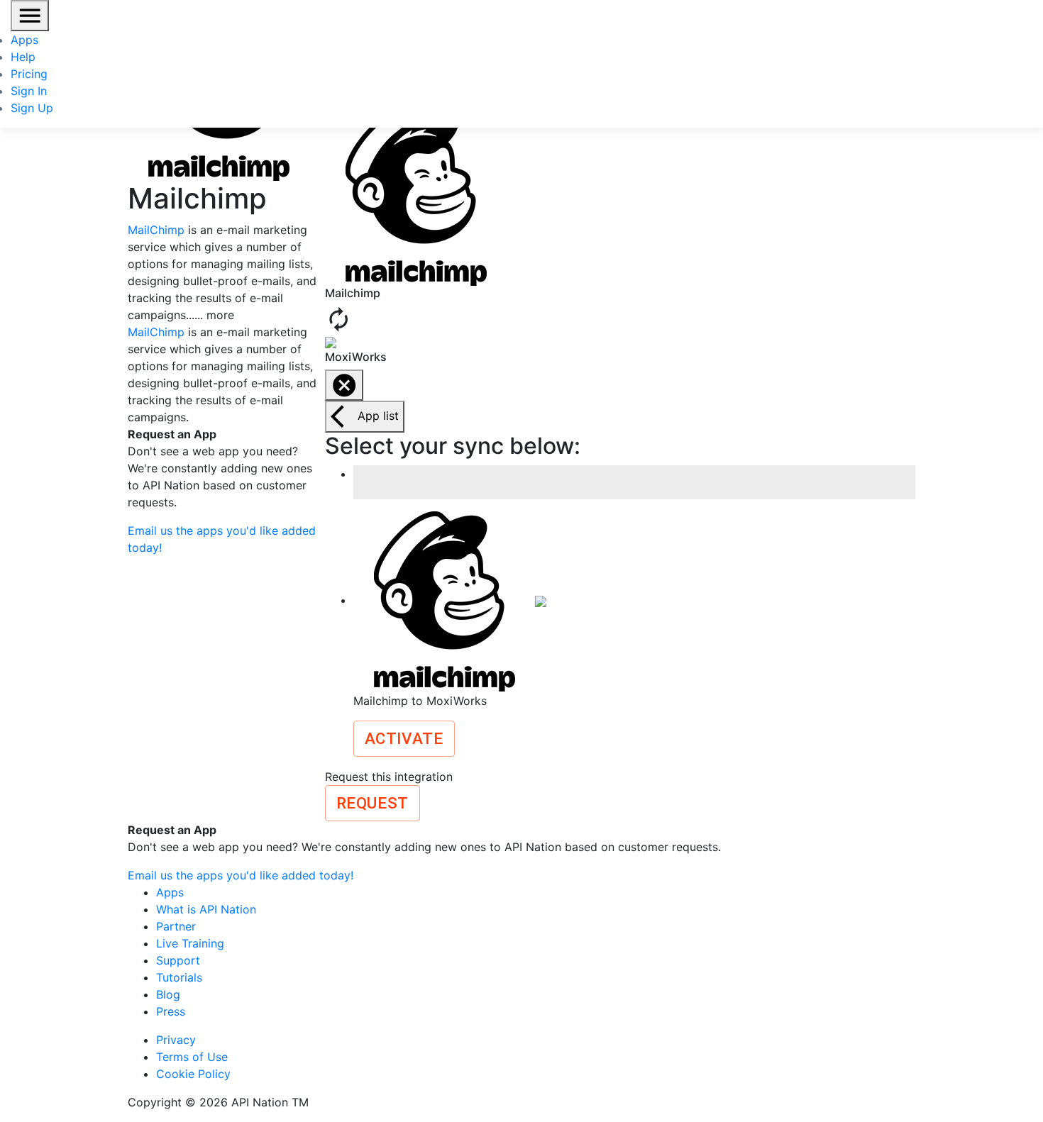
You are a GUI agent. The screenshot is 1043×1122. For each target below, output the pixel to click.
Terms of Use (192, 1057)
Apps (24, 40)
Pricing (29, 74)
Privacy (176, 1040)
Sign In (29, 91)
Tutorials (179, 977)
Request (372, 803)
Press (170, 1011)
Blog (168, 994)
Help (23, 57)
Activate (404, 738)
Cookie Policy (193, 1074)
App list (378, 416)
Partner (176, 926)
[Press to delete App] (344, 385)
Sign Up (32, 108)
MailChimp (156, 230)
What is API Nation (206, 909)
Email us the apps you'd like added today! (240, 875)
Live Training (190, 943)
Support (178, 960)
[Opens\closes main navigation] (30, 15)
